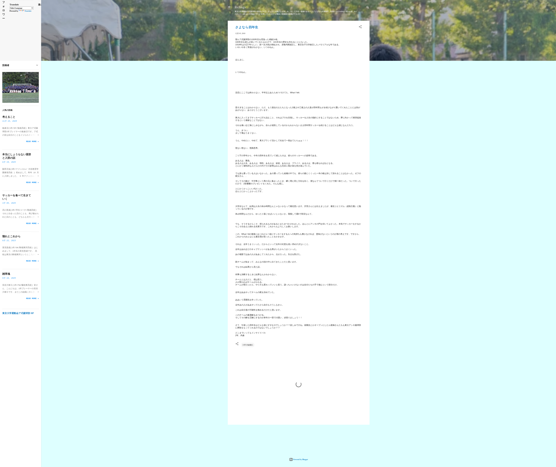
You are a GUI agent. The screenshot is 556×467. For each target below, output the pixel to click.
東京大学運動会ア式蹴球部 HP (18, 313)
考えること (8, 116)
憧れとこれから (11, 236)
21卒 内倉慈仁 (247, 345)
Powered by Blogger (300, 459)
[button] (360, 27)
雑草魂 (6, 273)
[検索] (368, 7)
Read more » (32, 141)
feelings (240, 7)
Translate (27, 11)
